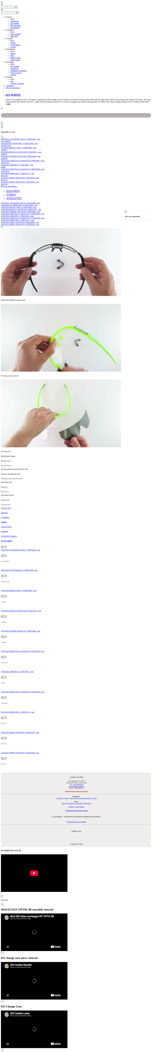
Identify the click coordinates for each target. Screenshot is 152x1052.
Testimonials (10, 49)
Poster (67, 798)
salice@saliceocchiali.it (76, 786)
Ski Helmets (15, 28)
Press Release (70, 803)
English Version (81, 811)
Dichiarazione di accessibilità (76, 822)
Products (9, 17)
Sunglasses (14, 21)
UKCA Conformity (13, 88)
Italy (12, 81)
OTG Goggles (15, 73)
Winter (12, 53)
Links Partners (79, 807)
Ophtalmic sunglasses (18, 71)
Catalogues (10, 30)
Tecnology (10, 62)
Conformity (10, 86)
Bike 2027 (14, 36)
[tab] (13, 95)
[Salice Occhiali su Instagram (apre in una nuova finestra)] (74, 835)
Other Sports (15, 60)
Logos (95, 798)
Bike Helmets (15, 26)
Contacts (71, 807)
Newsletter (87, 803)
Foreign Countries (17, 84)
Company (9, 38)
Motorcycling (15, 58)
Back (12, 19)
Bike (12, 56)
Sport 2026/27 (15, 34)
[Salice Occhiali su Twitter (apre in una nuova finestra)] (81, 835)
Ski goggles (14, 23)
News (63, 803)
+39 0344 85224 (78, 784)
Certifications (15, 45)
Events (13, 47)
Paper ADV (79, 803)
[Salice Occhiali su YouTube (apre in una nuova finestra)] (78, 835)
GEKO (13, 75)
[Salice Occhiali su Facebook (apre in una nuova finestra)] (72, 835)
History (13, 43)
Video (80, 798)
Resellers (9, 77)
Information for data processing (76, 791)
